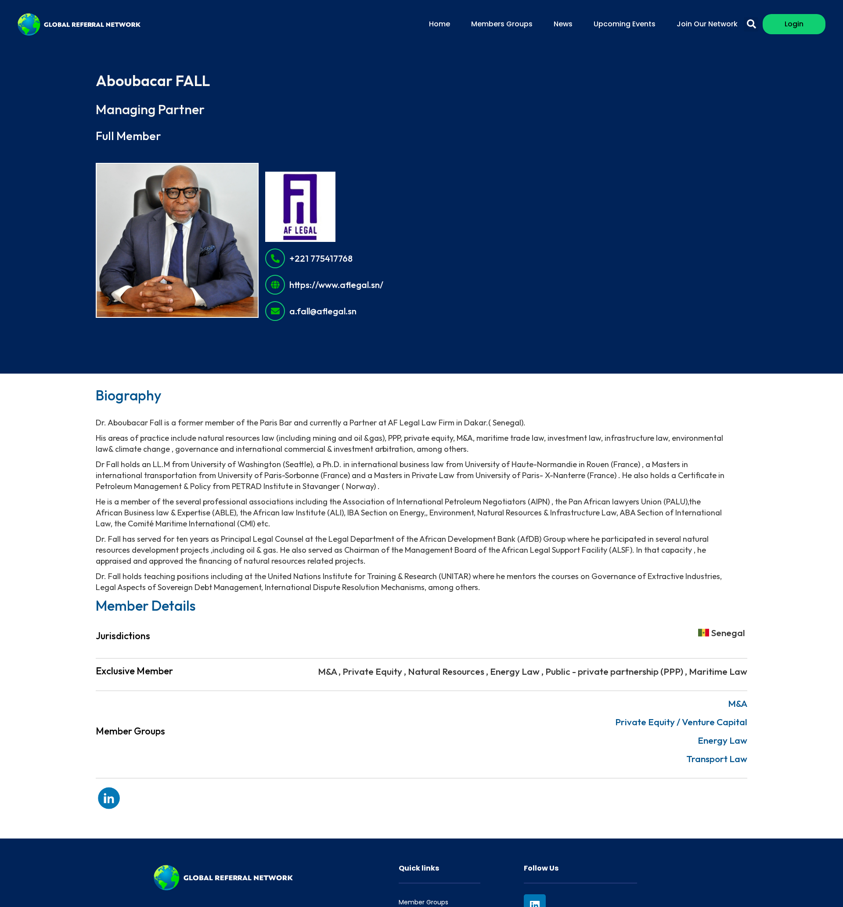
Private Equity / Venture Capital (681, 721)
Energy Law (722, 740)
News (563, 24)
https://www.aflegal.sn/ (336, 285)
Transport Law (716, 758)
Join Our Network (707, 24)
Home (439, 24)
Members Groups (502, 24)
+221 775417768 (321, 258)
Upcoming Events (625, 24)
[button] (751, 24)
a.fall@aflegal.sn (323, 311)
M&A (737, 703)
